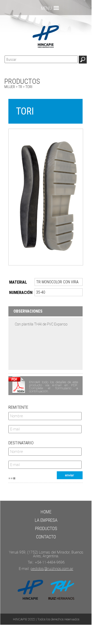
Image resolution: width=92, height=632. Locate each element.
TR (20, 87)
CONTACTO (46, 536)
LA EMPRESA (46, 520)
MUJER (9, 87)
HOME (46, 511)
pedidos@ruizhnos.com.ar (51, 568)
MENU (46, 8)
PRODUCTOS (46, 528)
